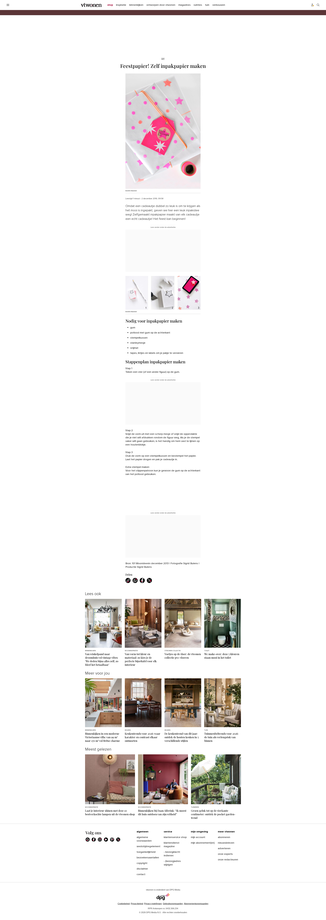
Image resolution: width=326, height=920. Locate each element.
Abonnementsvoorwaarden (196, 904)
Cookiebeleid (124, 904)
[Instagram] (100, 839)
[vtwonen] (91, 5)
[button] (153, 904)
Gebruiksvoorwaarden (173, 904)
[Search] (318, 5)
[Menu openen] (8, 5)
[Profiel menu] (312, 5)
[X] (118, 839)
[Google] (88, 839)
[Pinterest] (112, 839)
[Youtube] (106, 839)
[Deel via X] (149, 580)
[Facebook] (94, 839)
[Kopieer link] (128, 580)
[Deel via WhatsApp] (135, 580)
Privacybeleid (137, 904)
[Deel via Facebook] (142, 580)
